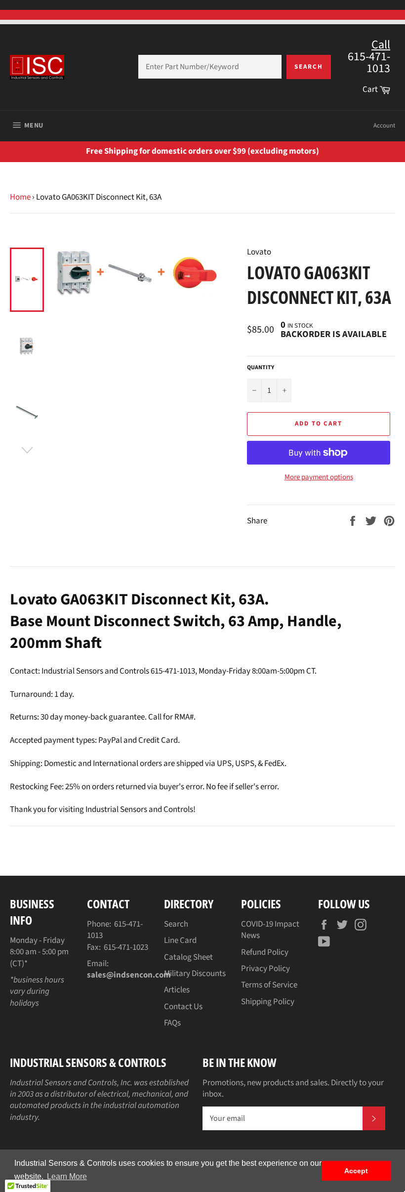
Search (308, 66)
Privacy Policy (265, 969)
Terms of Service (269, 985)
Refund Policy (264, 952)
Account (384, 125)
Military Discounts (195, 973)
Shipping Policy (267, 1002)
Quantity (260, 368)
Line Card (180, 940)
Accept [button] (356, 1171)
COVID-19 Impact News (270, 929)
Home (20, 197)
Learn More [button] (67, 1176)
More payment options (318, 477)
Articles (177, 990)
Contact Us (183, 1007)
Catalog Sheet (188, 957)
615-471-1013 (115, 929)
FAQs (172, 1023)
